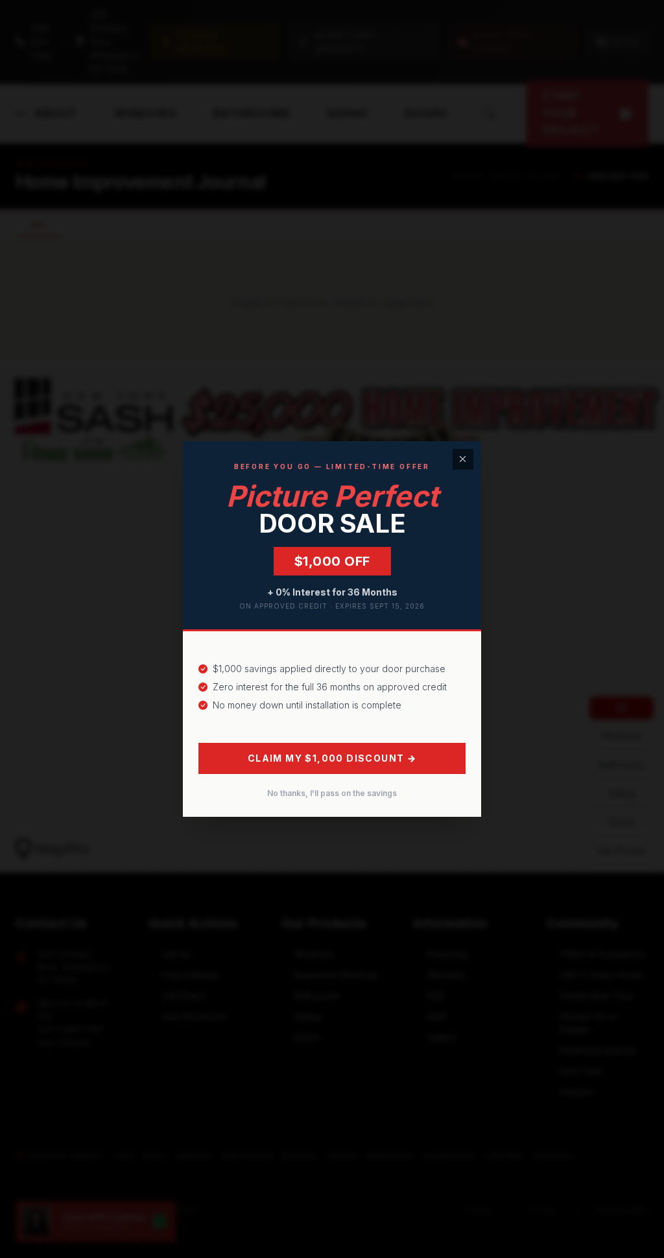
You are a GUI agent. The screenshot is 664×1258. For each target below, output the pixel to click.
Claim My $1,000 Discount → (332, 758)
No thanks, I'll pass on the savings (332, 793)
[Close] (463, 459)
